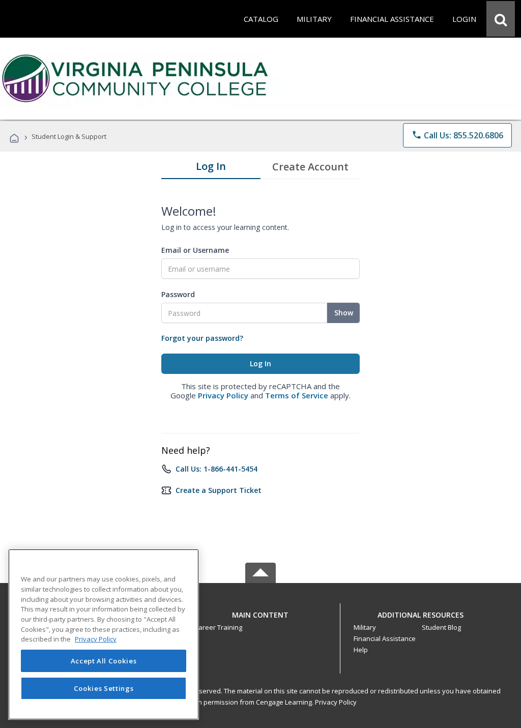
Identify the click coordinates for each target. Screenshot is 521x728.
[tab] (210, 168)
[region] (103, 634)
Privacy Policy (223, 395)
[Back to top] (260, 612)
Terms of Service (296, 395)
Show (343, 312)
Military (365, 627)
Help (361, 649)
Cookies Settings (104, 688)
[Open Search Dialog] (500, 19)
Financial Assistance (385, 638)
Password (178, 294)
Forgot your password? (202, 338)
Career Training (218, 627)
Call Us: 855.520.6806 (457, 135)
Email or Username (195, 250)
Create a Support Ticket (219, 490)
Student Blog (441, 627)
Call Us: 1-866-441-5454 (216, 469)
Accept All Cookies (104, 660)
